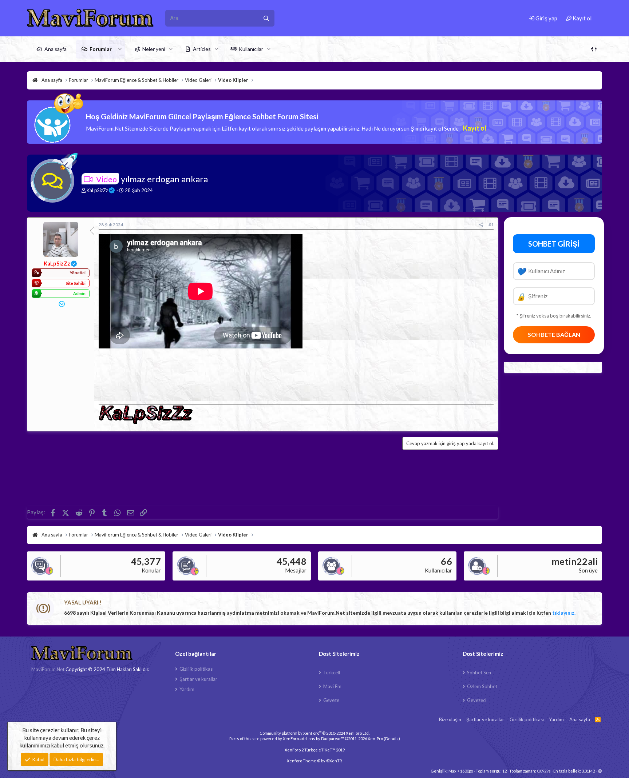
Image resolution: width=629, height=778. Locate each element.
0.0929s (544, 771)
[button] (120, 49)
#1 (491, 224)
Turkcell (331, 672)
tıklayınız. (563, 613)
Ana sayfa (55, 49)
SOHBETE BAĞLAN (554, 334)
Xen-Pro (375, 738)
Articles (202, 49)
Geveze (331, 700)
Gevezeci (476, 700)
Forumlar (101, 49)
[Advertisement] (296, 374)
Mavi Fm (332, 686)
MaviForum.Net (47, 669)
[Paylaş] (481, 225)
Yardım (186, 689)
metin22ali (574, 561)
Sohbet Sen (479, 672)
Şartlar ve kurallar (198, 679)
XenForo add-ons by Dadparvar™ (313, 738)
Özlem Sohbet (482, 686)
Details (392, 738)
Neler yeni (153, 49)
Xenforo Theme (314, 760)
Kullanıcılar (251, 49)
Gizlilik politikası (196, 669)
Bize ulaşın (450, 719)
